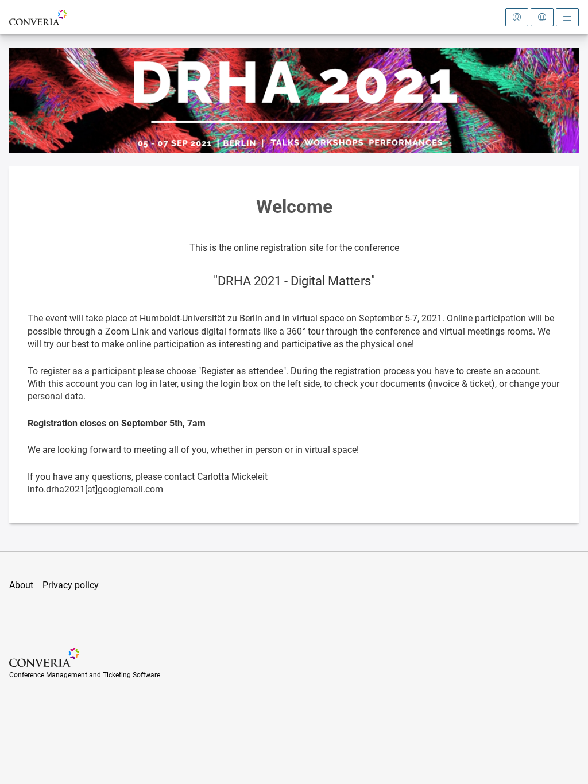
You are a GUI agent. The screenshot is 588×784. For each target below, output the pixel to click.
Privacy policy (70, 585)
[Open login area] (516, 17)
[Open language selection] (542, 17)
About (21, 585)
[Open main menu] (567, 17)
